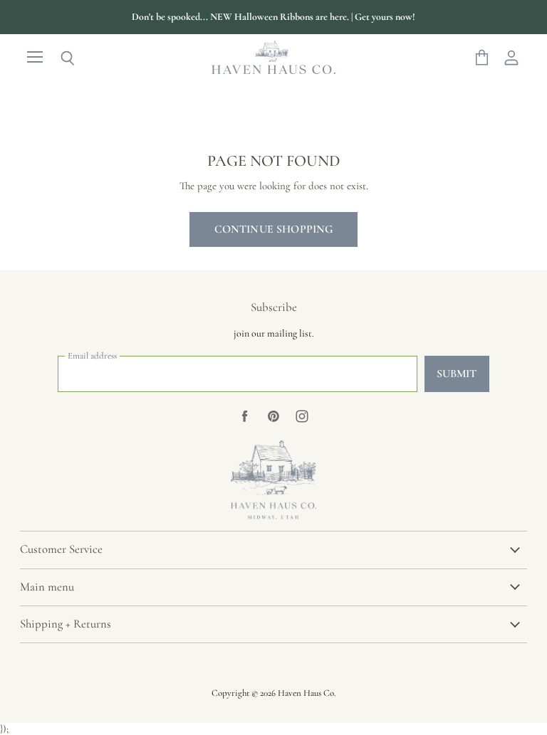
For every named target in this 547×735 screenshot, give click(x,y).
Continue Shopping (273, 229)
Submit (457, 373)
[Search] (57, 58)
